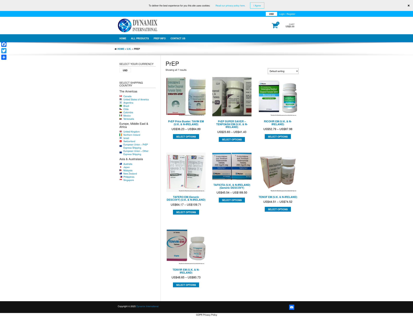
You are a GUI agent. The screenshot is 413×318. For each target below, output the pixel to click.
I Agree (257, 5)
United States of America (136, 99)
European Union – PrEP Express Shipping (135, 146)
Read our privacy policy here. (230, 5)
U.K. (129, 48)
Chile (126, 109)
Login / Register (287, 14)
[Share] (4, 57)
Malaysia (127, 170)
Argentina (128, 102)
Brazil (126, 105)
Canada (127, 96)
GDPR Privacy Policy (206, 314)
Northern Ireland (131, 134)
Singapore (128, 180)
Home (122, 38)
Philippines (128, 176)
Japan (126, 167)
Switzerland (129, 141)
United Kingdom (131, 131)
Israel (126, 138)
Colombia (128, 112)
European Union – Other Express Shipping (135, 152)
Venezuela (128, 118)
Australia (127, 163)
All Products (140, 38)
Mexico (127, 115)
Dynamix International (147, 306)
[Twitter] (4, 51)
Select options (186, 136)
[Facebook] (4, 44)
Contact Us (178, 38)
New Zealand (130, 173)
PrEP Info (160, 38)
